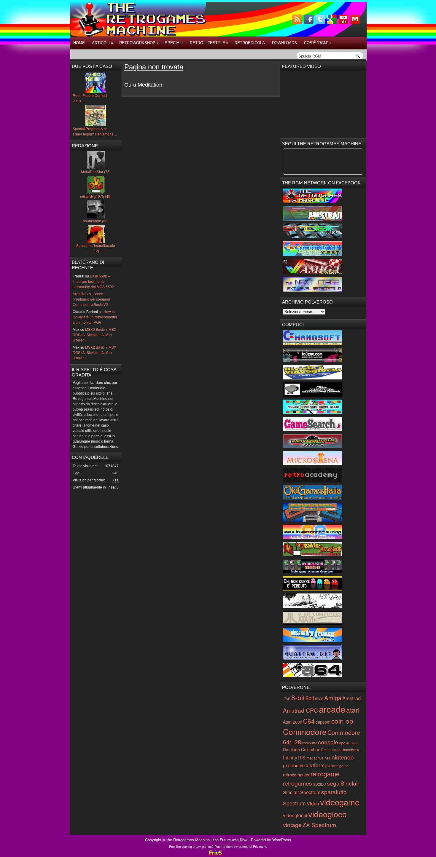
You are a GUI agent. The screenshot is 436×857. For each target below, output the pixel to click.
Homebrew (350, 749)
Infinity (290, 757)
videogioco (327, 814)
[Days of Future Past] (312, 201)
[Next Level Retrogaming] (312, 290)
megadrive (315, 757)
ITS (301, 757)
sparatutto (334, 792)
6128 (319, 698)
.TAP (286, 698)
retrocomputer (296, 774)
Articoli (102, 43)
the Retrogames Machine (188, 839)
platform (314, 765)
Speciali (174, 43)
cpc (342, 743)
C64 (309, 720)
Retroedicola (250, 43)
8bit (309, 698)
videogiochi (295, 815)
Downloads (284, 43)
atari (352, 709)
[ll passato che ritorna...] (312, 606)
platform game (337, 765)
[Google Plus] (332, 22)
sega (333, 783)
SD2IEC (319, 783)
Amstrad (351, 698)
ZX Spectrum (319, 825)
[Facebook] (309, 22)
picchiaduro (294, 765)
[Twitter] (321, 22)
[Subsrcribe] (297, 22)
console (328, 742)
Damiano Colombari (301, 749)
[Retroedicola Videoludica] (312, 446)
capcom (323, 722)
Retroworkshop (139, 43)
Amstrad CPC (300, 710)
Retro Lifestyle (209, 43)
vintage (292, 825)
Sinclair (349, 783)
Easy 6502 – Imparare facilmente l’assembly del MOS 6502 (93, 281)
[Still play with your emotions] (312, 343)
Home (79, 43)
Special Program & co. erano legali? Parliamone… (95, 131)
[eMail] (355, 22)
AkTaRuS (80, 293)
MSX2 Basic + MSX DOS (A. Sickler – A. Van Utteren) (94, 334)
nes (327, 758)
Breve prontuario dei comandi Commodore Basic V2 (91, 299)
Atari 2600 (292, 722)
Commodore (305, 731)
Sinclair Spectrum (301, 792)
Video (313, 803)
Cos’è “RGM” (318, 43)
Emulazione (330, 749)
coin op (342, 720)
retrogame (325, 773)
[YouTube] (344, 22)
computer (309, 742)
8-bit (298, 697)
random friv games (235, 846)
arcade (332, 709)
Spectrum (294, 803)
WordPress (281, 839)
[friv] (215, 854)
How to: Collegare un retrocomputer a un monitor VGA (95, 317)
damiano (352, 743)
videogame (339, 802)
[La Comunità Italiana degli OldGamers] (312, 497)
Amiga (332, 697)
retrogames (297, 783)
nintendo (343, 757)
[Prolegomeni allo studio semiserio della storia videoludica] (312, 658)
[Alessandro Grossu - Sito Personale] (312, 640)
